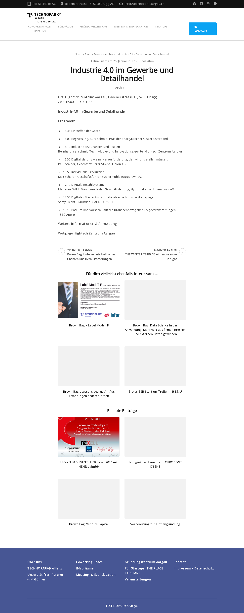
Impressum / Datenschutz (194, 568)
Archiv (119, 87)
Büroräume (65, 26)
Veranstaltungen (138, 579)
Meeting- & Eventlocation (131, 26)
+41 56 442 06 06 (44, 4)
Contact (180, 562)
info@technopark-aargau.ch (144, 4)
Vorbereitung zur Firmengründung (155, 524)
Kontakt (201, 31)
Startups (161, 26)
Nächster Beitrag (151, 254)
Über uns (40, 31)
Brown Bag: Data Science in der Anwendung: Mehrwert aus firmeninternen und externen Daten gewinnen (155, 329)
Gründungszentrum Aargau (146, 562)
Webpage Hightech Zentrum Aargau (86, 233)
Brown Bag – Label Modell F (89, 325)
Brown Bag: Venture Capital (89, 524)
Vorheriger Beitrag (91, 254)
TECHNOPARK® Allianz (44, 568)
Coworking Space (39, 26)
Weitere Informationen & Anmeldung (87, 223)
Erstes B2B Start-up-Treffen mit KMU (155, 391)
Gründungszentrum (93, 26)
